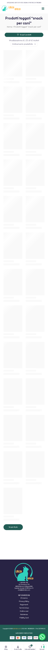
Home (9, 27)
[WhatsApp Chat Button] (42, 636)
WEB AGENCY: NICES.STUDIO (24, 633)
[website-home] (11, 9)
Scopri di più (13, 527)
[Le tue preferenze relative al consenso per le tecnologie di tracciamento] (44, 647)
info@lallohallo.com (24, 590)
